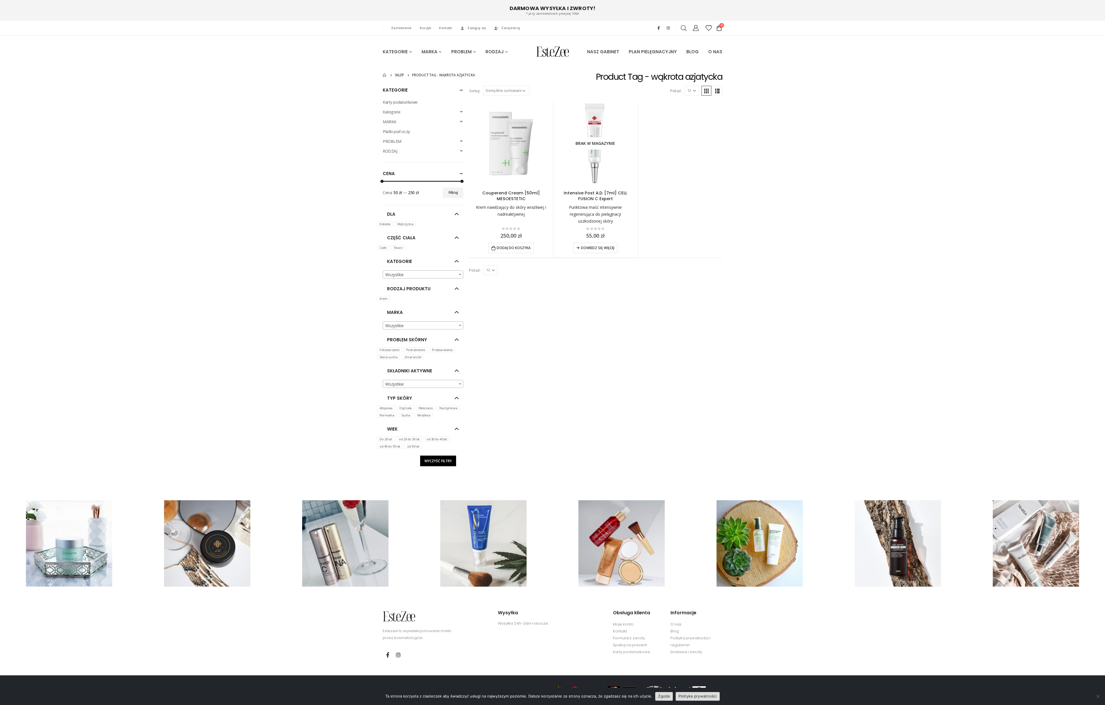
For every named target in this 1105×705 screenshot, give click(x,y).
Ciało (383, 247)
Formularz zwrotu (629, 638)
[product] (511, 143)
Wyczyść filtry (438, 460)
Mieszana (426, 408)
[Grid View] (706, 91)
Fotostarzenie (389, 350)
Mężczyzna (405, 224)
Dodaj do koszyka (514, 247)
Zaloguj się (476, 28)
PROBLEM (461, 52)
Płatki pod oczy (396, 131)
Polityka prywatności (698, 696)
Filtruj (453, 192)
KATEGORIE (395, 52)
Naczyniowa (448, 408)
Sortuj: (474, 90)
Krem (383, 298)
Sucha (405, 415)
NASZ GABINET (603, 52)
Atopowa (386, 408)
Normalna (387, 415)
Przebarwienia (442, 350)
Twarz (398, 247)
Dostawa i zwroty (686, 652)
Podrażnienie (415, 350)
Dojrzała (405, 408)
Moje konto (623, 624)
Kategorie (391, 112)
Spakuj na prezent (630, 645)
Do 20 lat (386, 439)
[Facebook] (659, 28)
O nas (675, 624)
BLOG (692, 52)
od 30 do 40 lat (436, 439)
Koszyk (425, 28)
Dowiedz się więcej (597, 247)
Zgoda (664, 696)
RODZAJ (494, 52)
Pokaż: (676, 90)
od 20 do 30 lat (409, 439)
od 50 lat (413, 446)
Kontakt (445, 28)
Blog (674, 631)
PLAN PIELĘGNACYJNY (653, 52)
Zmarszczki (412, 357)
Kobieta (385, 224)
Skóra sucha (388, 357)
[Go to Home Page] (385, 75)
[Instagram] (668, 28)
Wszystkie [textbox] (394, 274)
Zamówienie (401, 28)
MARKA (429, 52)
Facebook (387, 655)
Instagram (398, 655)
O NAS (715, 52)
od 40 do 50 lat (390, 446)
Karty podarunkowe (400, 102)
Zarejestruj (510, 28)
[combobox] (423, 274)
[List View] (717, 91)
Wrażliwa (423, 415)
